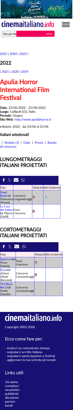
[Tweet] (10, 181)
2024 (13, 54)
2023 (23, 54)
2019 (24, 71)
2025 (3, 54)
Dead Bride (3, 193)
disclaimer (12, 397)
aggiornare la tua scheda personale (31, 360)
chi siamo (11, 382)
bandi (9, 405)
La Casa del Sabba (6, 208)
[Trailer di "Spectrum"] (36, 262)
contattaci (12, 386)
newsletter (12, 390)
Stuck (3, 269)
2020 (15, 71)
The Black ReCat (6, 285)
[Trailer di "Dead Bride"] (33, 197)
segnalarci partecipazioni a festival (31, 356)
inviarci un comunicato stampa (28, 348)
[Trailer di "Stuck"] (36, 275)
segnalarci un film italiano (24, 352)
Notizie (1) (11, 142)
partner (10, 401)
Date (26, 142)
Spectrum (6, 259)
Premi (39, 142)
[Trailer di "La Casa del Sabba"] (33, 211)
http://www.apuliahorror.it (33, 119)
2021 (5, 71)
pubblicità (11, 394)
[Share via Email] (16, 181)
